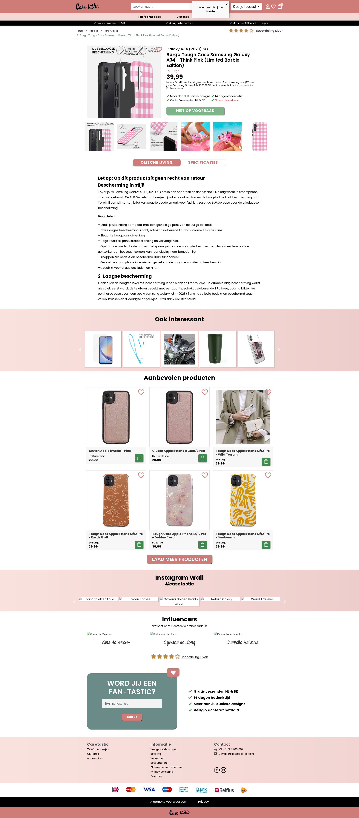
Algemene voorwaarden (166, 767)
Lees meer (176, 88)
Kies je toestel (245, 6)
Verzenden (158, 758)
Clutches (183, 17)
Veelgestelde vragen (164, 749)
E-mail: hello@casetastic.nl (236, 754)
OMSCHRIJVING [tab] (157, 162)
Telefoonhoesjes (149, 17)
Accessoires (95, 758)
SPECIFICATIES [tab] (203, 162)
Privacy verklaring (162, 772)
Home (80, 31)
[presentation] (80, 349)
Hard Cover (111, 31)
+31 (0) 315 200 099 (231, 749)
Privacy (203, 802)
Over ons (156, 776)
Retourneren (159, 763)
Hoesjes (94, 31)
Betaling (156, 754)
